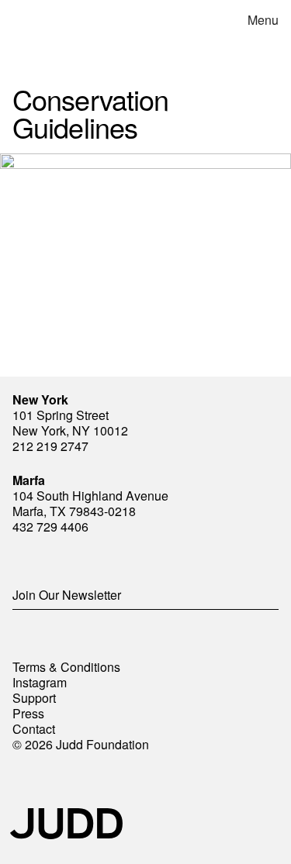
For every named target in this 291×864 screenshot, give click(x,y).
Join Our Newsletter (66, 595)
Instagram (39, 682)
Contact (33, 729)
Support (34, 698)
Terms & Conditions (66, 667)
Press (28, 713)
